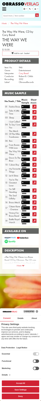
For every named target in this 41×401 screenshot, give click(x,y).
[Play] (23, 107)
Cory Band (24, 73)
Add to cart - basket (21, 53)
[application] (25, 106)
